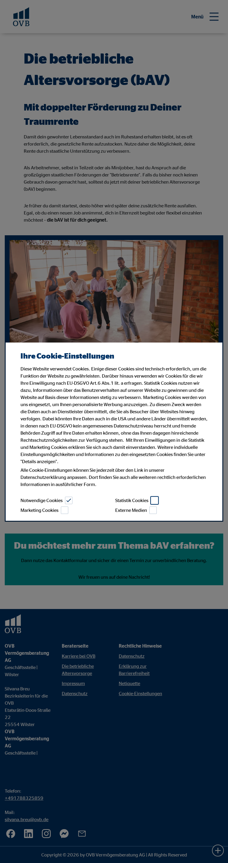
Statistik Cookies (131, 500)
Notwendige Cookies (41, 500)
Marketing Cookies (39, 510)
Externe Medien (131, 510)
